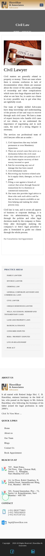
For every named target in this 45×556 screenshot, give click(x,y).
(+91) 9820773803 (16, 510)
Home (16, 32)
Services (26, 32)
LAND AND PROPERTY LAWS (18, 320)
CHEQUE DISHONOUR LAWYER (19, 306)
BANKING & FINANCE (16, 325)
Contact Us (9, 448)
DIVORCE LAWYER (14, 281)
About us (8, 433)
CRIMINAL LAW (13, 286)
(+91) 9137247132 (16, 515)
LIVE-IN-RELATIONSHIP (16, 342)
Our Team (8, 438)
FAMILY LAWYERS (14, 275)
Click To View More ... (12, 413)
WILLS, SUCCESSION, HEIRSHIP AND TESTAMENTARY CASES (20, 313)
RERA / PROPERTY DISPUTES (18, 337)
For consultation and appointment (18, 239)
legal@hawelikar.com (17, 522)
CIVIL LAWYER (13, 300)
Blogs (7, 443)
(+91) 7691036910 (16, 512)
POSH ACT (11, 348)
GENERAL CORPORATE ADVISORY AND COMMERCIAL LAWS (21, 293)
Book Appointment (13, 453)
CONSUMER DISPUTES (16, 331)
